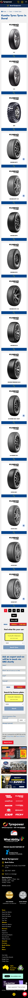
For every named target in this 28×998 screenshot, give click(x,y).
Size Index (4, 955)
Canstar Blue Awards (7, 957)
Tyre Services (5, 937)
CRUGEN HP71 (14, 162)
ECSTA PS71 (14, 602)
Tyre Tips (4, 920)
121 (14, 52)
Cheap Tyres (5, 961)
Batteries (4, 931)
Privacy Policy (10, 736)
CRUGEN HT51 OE (14, 309)
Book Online (6, 945)
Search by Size (6, 914)
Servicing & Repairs (7, 935)
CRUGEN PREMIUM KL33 (14, 382)
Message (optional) (7, 723)
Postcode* (5, 681)
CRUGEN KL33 (14, 345)
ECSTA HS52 (14, 528)
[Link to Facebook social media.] (14, 994)
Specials (4, 941)
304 (14, 125)
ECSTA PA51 (14, 565)
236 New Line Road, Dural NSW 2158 (15, 866)
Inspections (5, 933)
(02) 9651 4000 (10, 871)
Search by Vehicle (7, 912)
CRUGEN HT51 (14, 272)
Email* (4, 676)
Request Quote (8, 742)
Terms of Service (20, 736)
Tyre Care (4, 918)
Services (4, 928)
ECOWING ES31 (14, 455)
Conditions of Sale (21, 990)
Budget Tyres (5, 959)
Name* (4, 665)
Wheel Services (6, 939)
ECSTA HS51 (14, 492)
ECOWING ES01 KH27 (14, 419)
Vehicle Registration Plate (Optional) (9, 717)
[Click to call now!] (18, 2)
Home (4, 11)
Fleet (3, 947)
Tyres (3, 910)
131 (14, 89)
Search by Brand (6, 916)
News (4, 949)
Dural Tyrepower (15, 5)
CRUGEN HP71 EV (14, 199)
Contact (4, 943)
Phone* (11, 670)
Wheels (4, 922)
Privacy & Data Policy (11, 990)
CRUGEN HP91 (14, 235)
